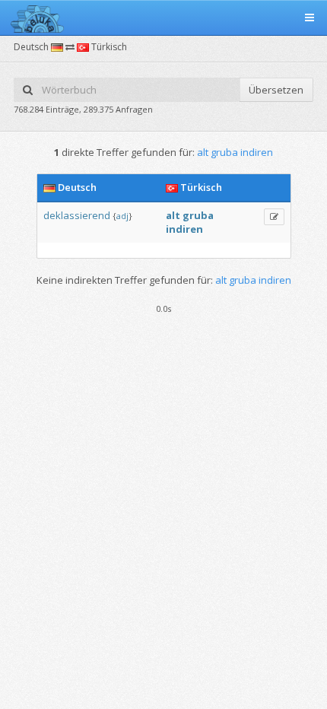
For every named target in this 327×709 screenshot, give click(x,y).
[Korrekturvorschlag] (274, 216)
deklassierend (76, 215)
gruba (198, 215)
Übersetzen (276, 90)
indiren (184, 229)
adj (122, 215)
